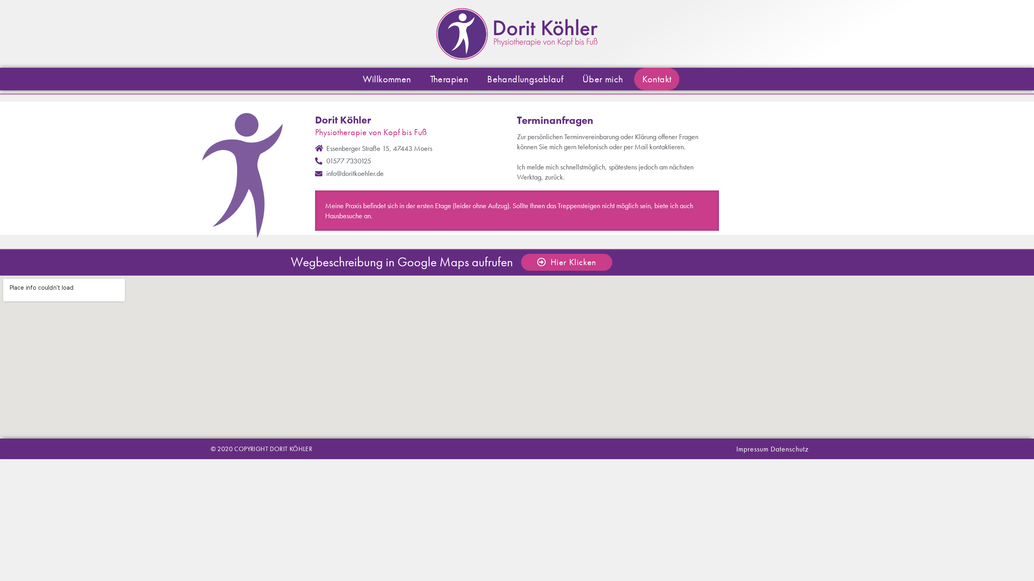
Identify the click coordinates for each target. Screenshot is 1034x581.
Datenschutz (790, 449)
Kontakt (657, 79)
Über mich (602, 79)
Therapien (449, 79)
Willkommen (387, 79)
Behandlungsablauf (525, 79)
